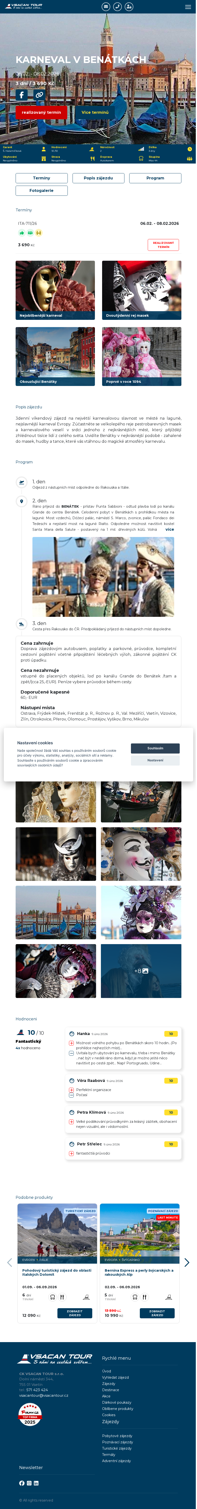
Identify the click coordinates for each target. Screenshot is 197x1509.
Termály (108, 1454)
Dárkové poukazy (116, 1402)
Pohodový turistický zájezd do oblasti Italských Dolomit (56, 1273)
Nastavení (155, 760)
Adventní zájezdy (116, 1461)
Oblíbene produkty (117, 1409)
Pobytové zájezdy (117, 1436)
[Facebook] (22, 1484)
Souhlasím (155, 748)
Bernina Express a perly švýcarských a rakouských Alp (139, 1273)
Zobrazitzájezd (75, 1313)
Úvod (106, 1371)
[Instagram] (29, 1484)
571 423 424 (37, 1390)
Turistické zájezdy (117, 1448)
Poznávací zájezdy (117, 1442)
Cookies (108, 1415)
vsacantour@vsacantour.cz (43, 1395)
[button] (188, 1263)
